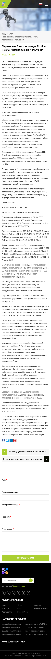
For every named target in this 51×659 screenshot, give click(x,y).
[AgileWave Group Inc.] (4, 4)
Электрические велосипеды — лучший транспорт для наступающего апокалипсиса (16, 459)
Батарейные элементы (11, 624)
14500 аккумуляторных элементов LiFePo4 (11, 634)
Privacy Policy (22, 612)
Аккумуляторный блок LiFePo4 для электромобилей (11, 627)
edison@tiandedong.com (37, 656)
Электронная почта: (11, 492)
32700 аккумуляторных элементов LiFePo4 (35, 627)
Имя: (4, 480)
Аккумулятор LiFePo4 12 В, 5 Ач (37, 634)
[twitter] (13, 593)
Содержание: (8, 529)
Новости (5, 608)
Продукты (37, 605)
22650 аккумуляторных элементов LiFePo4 (35, 631)
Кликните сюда (19, 586)
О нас (19, 605)
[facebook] (4, 593)
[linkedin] (9, 593)
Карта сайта (7, 612)
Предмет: (6, 517)
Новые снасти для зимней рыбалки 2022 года (33, 451)
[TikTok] (28, 593)
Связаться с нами (40, 608)
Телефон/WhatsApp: (11, 505)
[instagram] (23, 593)
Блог (19, 608)
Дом (6, 34)
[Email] (31, 580)
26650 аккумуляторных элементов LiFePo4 (11, 631)
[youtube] (18, 593)
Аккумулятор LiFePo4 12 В (36, 624)
